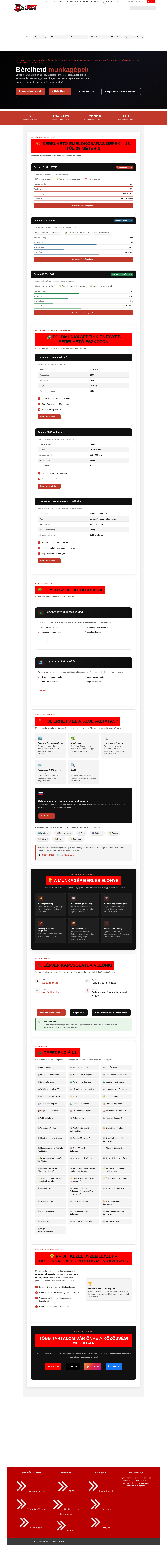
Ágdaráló (128, 37)
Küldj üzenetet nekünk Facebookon (121, 91)
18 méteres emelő (99, 37)
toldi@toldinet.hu (60, 91)
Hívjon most (78, 1013)
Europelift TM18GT (44, 274)
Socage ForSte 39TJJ (45, 167)
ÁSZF (71, 1491)
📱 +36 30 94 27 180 (46, 855)
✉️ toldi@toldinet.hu (65, 855)
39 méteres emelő (58, 37)
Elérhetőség (40, 37)
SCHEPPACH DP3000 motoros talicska (59, 501)
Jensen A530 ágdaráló (50, 432)
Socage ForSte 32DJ (45, 220)
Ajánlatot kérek (47, 816)
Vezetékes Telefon (36, 1509)
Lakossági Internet (36, 1491)
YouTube (53, 1366)
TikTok (72, 1366)
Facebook (113, 1366)
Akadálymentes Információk (69, 1511)
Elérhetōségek (106, 1491)
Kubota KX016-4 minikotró (52, 357)
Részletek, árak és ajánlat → (83, 206)
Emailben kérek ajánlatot (51, 1013)
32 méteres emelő (78, 37)
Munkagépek (36, 1527)
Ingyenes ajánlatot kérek (30, 91)
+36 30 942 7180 (86, 91)
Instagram (93, 1366)
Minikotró (115, 37)
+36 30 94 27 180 (50, 983)
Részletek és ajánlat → (49, 417)
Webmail (71, 1530)
